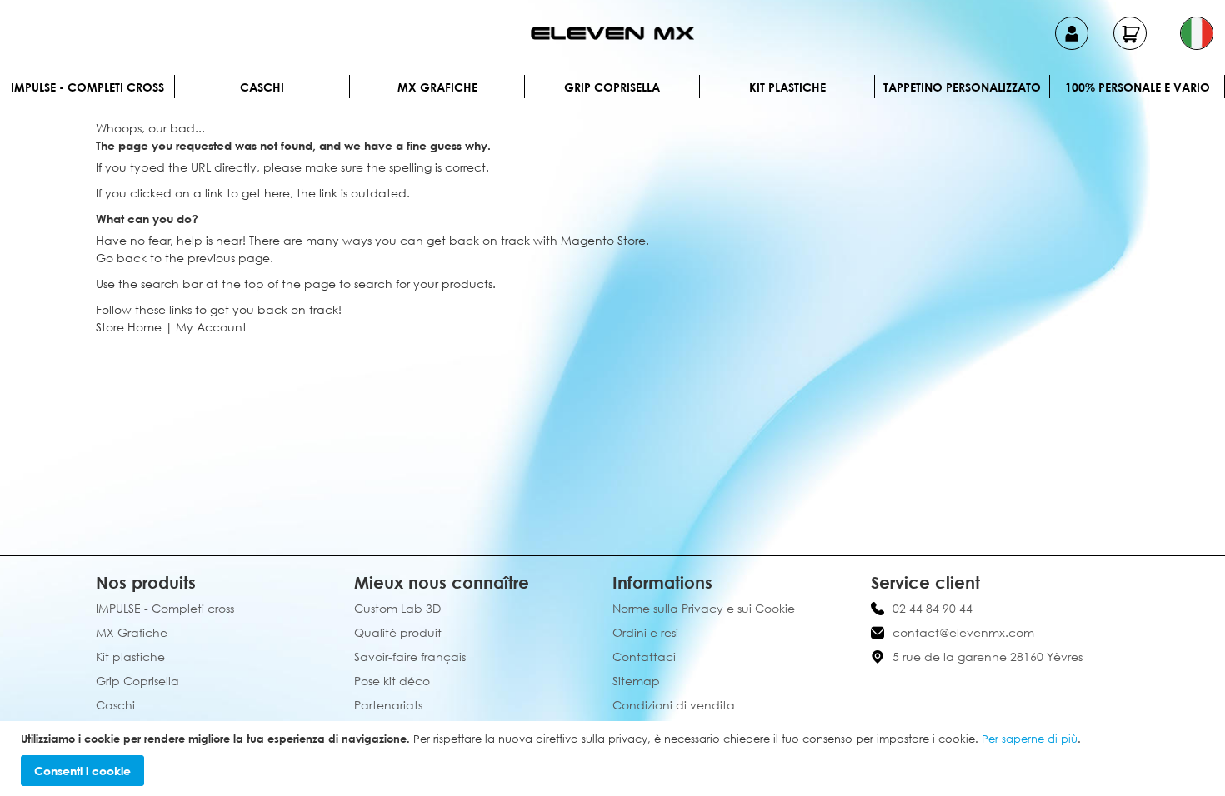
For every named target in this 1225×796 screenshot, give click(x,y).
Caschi (262, 87)
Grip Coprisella (612, 87)
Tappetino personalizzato (962, 87)
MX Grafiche (438, 87)
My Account (211, 327)
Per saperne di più (1030, 738)
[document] (614, 759)
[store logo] (612, 33)
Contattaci (644, 656)
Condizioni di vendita (673, 705)
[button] (1196, 33)
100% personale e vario (1137, 87)
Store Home (129, 327)
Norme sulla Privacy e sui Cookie (703, 608)
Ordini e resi (645, 632)
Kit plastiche (787, 87)
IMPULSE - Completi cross (87, 87)
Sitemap (636, 681)
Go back (121, 258)
